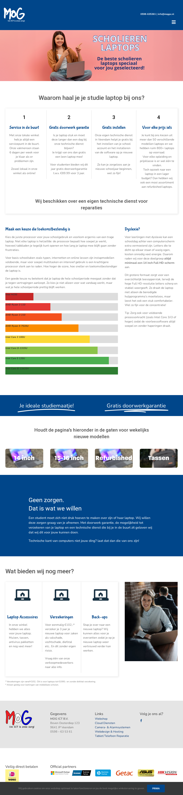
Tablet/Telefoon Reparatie (112, 736)
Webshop (101, 719)
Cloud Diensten (105, 723)
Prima (156, 788)
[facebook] (141, 720)
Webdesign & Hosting (109, 732)
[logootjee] (20, 711)
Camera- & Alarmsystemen (112, 727)
